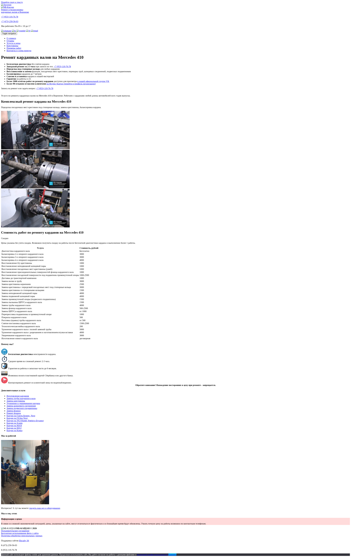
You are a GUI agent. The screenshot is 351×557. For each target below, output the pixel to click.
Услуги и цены (13, 43)
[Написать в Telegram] (14, 31)
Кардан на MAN (14, 425)
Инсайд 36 (24, 540)
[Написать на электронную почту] (34, 31)
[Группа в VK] (28, 31)
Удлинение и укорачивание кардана (23, 403)
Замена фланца (14, 411)
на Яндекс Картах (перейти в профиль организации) (71, 84)
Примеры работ (14, 48)
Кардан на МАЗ (14, 428)
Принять (172, 554)
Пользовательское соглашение (15, 531)
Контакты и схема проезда (19, 50)
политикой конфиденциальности (152, 554)
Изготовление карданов (18, 396)
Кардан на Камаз (14, 430)
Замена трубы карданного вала (21, 398)
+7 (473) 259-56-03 (9, 21)
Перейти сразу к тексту (12, 2)
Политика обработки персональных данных (21, 536)
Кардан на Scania (14, 423)
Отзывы (10, 41)
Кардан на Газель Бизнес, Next (21, 416)
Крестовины (12, 46)
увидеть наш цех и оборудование (44, 508)
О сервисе (11, 38)
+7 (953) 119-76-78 (9, 17)
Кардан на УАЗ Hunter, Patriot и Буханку (25, 420)
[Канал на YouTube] (21, 31)
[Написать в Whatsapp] (6, 31)
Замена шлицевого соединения (21, 406)
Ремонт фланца (14, 413)
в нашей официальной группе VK (93, 81)
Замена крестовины (16, 401)
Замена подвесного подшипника (22, 408)
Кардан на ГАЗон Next (17, 418)
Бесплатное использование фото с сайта (20, 533)
